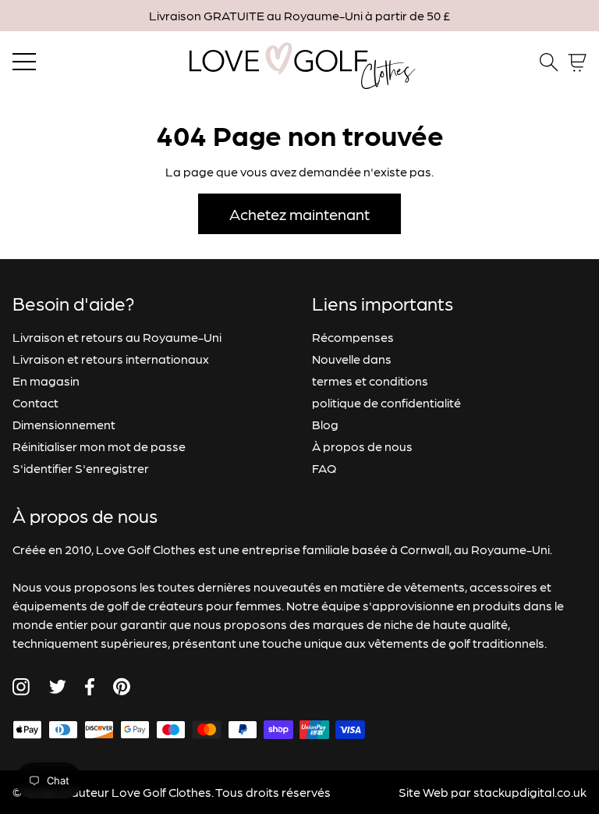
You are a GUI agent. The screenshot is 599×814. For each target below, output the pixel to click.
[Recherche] (549, 62)
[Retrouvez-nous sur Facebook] (89, 686)
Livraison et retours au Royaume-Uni (117, 336)
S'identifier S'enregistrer (80, 467)
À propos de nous (362, 446)
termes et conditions (370, 380)
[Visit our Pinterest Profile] (121, 686)
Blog (325, 424)
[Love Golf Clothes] (299, 62)
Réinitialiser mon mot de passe (99, 446)
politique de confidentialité (386, 402)
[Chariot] (577, 63)
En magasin (46, 380)
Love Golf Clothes (161, 791)
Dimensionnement (63, 424)
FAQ (324, 467)
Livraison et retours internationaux (110, 358)
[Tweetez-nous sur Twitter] (57, 687)
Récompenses (353, 336)
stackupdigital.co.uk (530, 791)
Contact (35, 402)
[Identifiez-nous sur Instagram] (21, 686)
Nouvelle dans (352, 358)
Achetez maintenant (299, 213)
